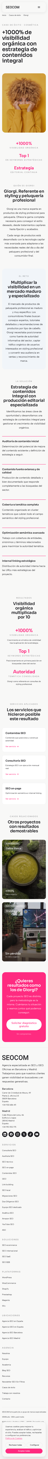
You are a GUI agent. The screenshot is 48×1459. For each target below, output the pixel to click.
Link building (7, 1184)
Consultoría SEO (9, 1150)
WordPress (7, 1277)
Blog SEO (6, 1370)
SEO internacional (9, 1251)
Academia (6, 1365)
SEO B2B (6, 1262)
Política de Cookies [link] (13, 1438)
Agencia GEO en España (12, 1327)
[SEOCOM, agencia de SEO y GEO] (12, 7)
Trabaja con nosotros (11, 1393)
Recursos (6, 1376)
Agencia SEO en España (12, 1321)
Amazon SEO (7, 1219)
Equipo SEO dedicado (11, 1207)
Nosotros (6, 1353)
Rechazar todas (15, 1445)
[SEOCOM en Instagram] (17, 1134)
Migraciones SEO (9, 1196)
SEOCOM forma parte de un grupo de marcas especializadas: (24, 1412)
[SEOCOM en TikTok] (30, 1134)
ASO (4, 1230)
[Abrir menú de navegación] (39, 7)
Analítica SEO (8, 1213)
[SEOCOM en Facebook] (11, 1134)
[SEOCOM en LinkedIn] (4, 1134)
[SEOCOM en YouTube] (36, 1134)
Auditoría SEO (8, 1156)
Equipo (5, 1359)
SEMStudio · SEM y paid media (13, 1417)
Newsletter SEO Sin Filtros (13, 1382)
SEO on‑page (8, 1167)
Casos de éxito (15, 15)
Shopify (5, 1289)
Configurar (34, 1445)
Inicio (4, 15)
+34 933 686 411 (9, 1105)
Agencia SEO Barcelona (12, 1332)
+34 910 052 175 (9, 1127)
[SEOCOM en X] (24, 1134)
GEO (4, 1179)
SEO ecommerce (9, 1245)
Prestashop (7, 1294)
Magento (6, 1300)
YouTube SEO (8, 1224)
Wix (3, 1306)
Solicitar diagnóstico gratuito (24, 1024)
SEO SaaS (6, 1256)
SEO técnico (7, 1162)
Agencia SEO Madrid (11, 1338)
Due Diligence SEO (10, 1201)
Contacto (6, 1399)
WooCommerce (9, 1283)
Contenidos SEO (9, 1173)
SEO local (6, 1190)
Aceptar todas (24, 1451)
